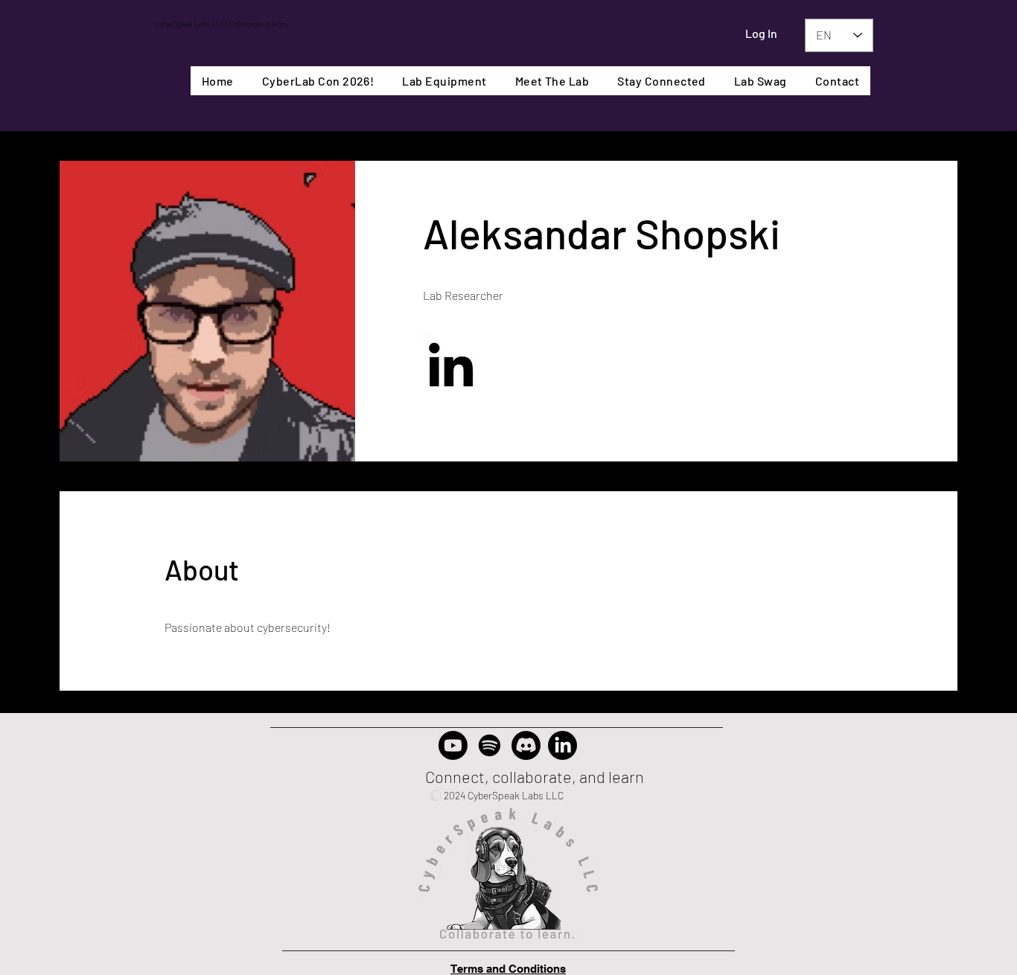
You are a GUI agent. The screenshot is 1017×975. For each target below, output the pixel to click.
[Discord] (526, 745)
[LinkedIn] (450, 364)
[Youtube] (453, 745)
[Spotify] (489, 745)
